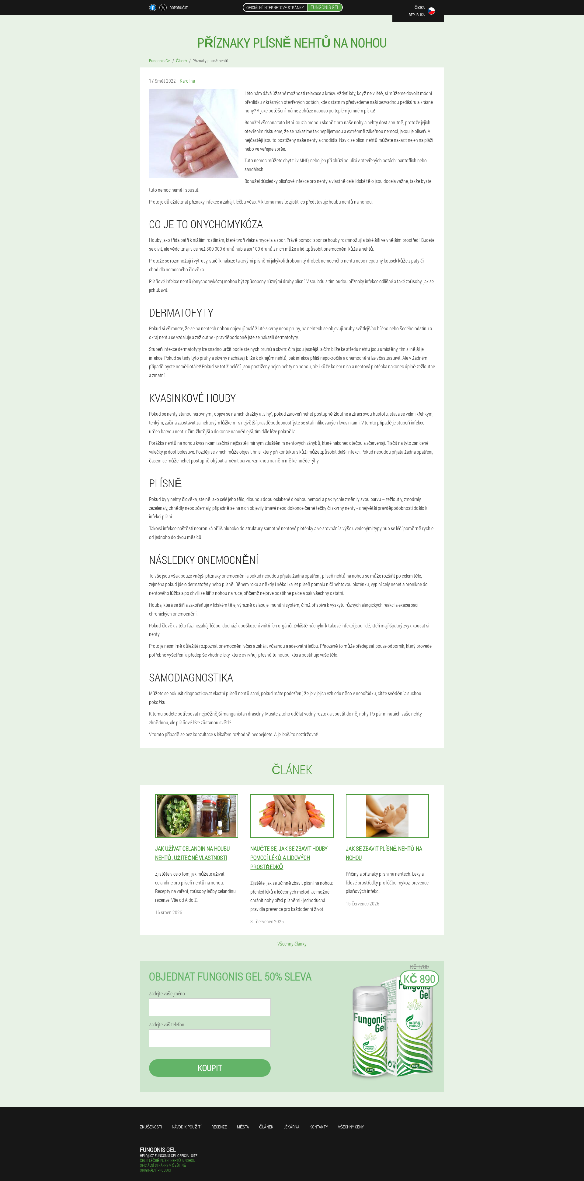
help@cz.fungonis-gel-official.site (168, 1155)
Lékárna (291, 1127)
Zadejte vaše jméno (167, 993)
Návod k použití (186, 1127)
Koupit (210, 1067)
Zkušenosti (151, 1127)
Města (243, 1127)
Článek (266, 1127)
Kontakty (319, 1127)
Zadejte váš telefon (166, 1024)
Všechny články (292, 943)
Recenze (219, 1127)
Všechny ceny (351, 1127)
